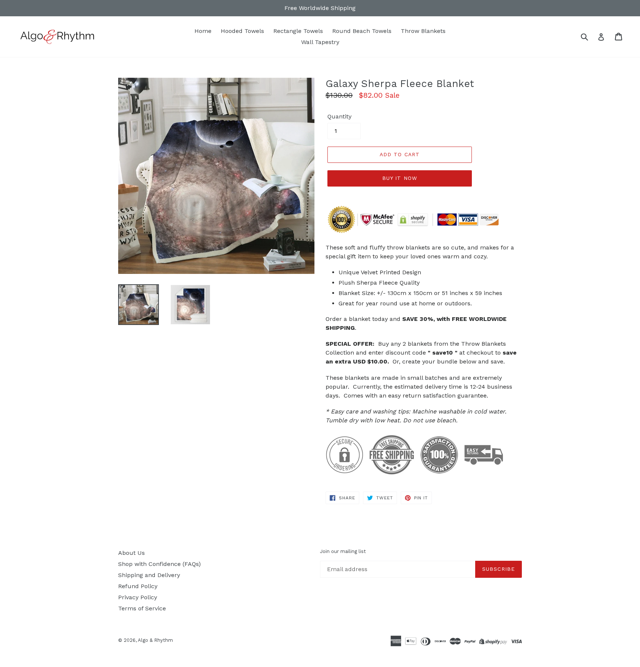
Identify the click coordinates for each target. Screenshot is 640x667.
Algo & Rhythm (155, 640)
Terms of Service (142, 608)
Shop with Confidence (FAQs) (159, 563)
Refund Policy (137, 586)
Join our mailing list (343, 551)
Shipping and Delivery (149, 575)
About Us (131, 552)
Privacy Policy (137, 597)
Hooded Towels (242, 30)
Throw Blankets (423, 30)
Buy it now (399, 178)
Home (202, 30)
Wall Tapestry (320, 42)
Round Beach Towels (361, 30)
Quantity (339, 116)
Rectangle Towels (298, 30)
